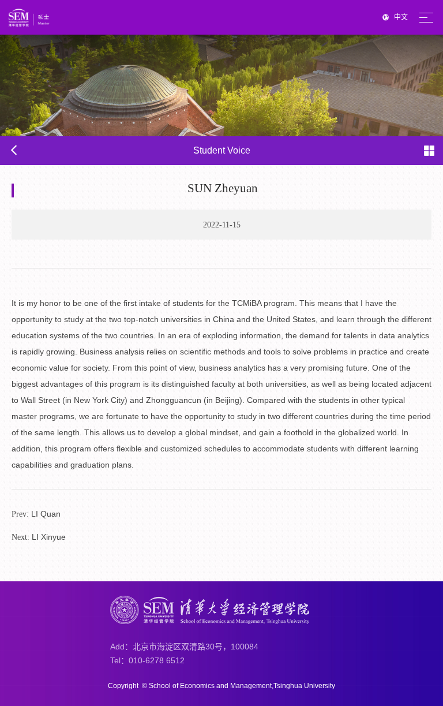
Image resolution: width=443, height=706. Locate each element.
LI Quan (36, 513)
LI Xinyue (39, 536)
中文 (401, 17)
